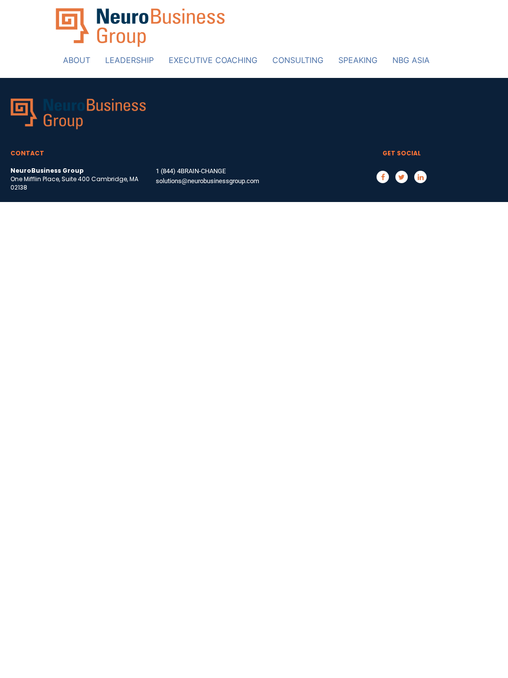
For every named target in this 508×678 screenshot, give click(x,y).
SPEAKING (358, 60)
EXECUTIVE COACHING (213, 60)
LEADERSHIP (129, 60)
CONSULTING (297, 60)
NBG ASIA (411, 60)
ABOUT (76, 60)
